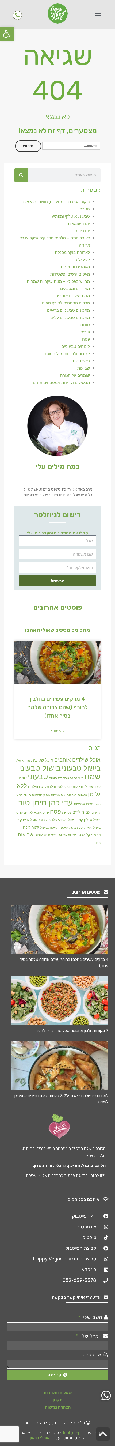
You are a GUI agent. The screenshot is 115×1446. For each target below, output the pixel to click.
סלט (90, 804)
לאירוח (58, 787)
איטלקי (19, 760)
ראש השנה (80, 360)
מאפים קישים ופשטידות (70, 274)
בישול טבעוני (81, 768)
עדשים (96, 812)
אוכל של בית (42, 760)
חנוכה (85, 209)
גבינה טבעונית (67, 778)
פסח (86, 339)
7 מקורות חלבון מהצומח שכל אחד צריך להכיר (72, 1030)
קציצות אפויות (67, 835)
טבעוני (38, 776)
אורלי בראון (39, 1437)
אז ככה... (92, 1355)
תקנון (58, 1399)
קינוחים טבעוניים (75, 346)
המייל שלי (91, 1336)
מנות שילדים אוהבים (72, 295)
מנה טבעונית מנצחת (64, 795)
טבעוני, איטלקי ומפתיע (71, 216)
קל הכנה (84, 835)
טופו (23, 778)
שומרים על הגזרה (75, 375)
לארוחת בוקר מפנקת (72, 252)
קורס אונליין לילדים (36, 812)
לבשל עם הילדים (40, 786)
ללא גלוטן (82, 259)
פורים (85, 331)
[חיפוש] (21, 175)
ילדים (84, 787)
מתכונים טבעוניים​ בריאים (68, 310)
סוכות (85, 324)
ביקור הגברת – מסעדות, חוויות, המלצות (56, 201)
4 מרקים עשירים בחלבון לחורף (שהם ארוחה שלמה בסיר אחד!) (57, 707)
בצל (80, 778)
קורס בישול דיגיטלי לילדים (65, 820)
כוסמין (68, 787)
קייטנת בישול (48, 827)
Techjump (71, 1432)
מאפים (82, 795)
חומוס (53, 778)
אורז (27, 760)
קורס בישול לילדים (35, 820)
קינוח (35, 827)
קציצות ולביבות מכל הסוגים (67, 353)
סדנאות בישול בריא (29, 795)
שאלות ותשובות (58, 1392)
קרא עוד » (58, 730)
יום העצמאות (79, 223)
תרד (98, 843)
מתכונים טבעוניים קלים (70, 317)
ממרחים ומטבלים (75, 288)
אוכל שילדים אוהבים (77, 759)
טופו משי (95, 786)
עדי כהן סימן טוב (45, 802)
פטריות (66, 812)
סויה (98, 804)
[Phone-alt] (17, 15)
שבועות (83, 368)
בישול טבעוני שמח (60, 772)
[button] (7, 34)
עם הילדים (81, 812)
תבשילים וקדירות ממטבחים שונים (61, 382)
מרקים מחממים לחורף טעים (66, 303)
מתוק (46, 795)
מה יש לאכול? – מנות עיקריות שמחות (58, 281)
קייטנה (63, 827)
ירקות (76, 787)
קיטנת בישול (77, 827)
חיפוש (28, 146)
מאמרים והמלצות (75, 266)
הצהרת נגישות (58, 1407)
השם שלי (93, 1317)
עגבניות (79, 804)
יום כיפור (82, 230)
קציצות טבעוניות (46, 835)
